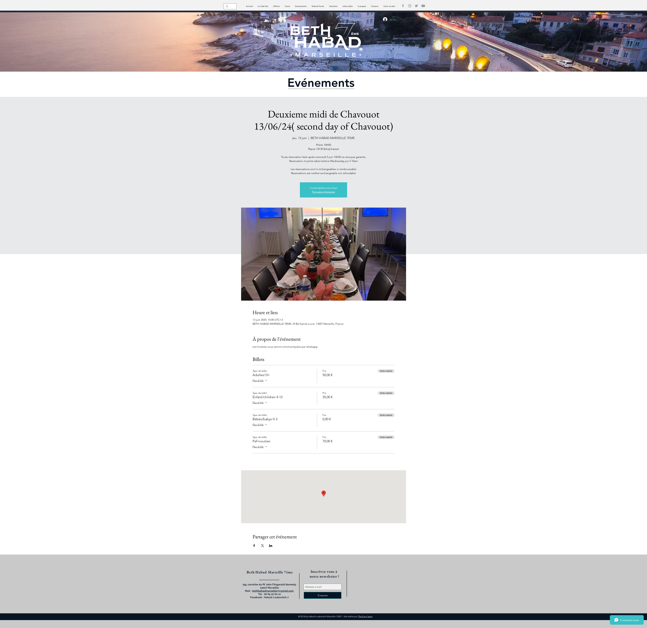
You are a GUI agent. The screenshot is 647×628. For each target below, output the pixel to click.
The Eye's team (365, 616)
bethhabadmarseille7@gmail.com (273, 590)
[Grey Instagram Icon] (410, 6)
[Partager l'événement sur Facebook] (254, 545)
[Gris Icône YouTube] (423, 6)
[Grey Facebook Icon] (403, 6)
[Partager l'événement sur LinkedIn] (270, 545)
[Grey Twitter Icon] (416, 6)
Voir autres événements (323, 192)
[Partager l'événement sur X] (262, 545)
